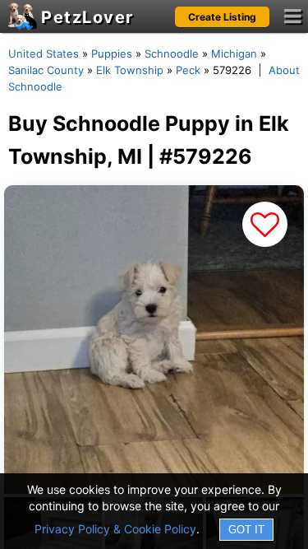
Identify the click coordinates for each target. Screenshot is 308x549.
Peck (188, 70)
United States (43, 53)
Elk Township (129, 70)
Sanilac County (46, 70)
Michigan (234, 53)
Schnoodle (172, 53)
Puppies (111, 53)
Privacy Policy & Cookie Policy (115, 529)
